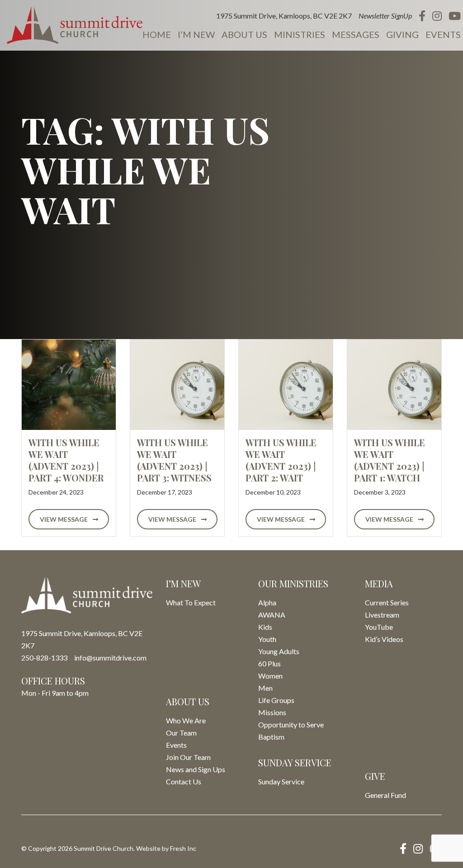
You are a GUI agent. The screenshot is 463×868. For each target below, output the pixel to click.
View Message (64, 519)
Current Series (387, 602)
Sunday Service (281, 781)
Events (443, 34)
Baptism (271, 736)
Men (265, 688)
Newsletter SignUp (385, 15)
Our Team (181, 732)
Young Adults (278, 651)
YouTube (379, 627)
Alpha (267, 602)
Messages (355, 34)
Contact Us (183, 781)
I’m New (196, 34)
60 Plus (269, 663)
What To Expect (191, 602)
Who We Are (186, 720)
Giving (402, 34)
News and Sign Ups (195, 769)
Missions (272, 712)
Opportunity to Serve (291, 724)
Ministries (299, 34)
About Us (244, 34)
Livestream (382, 614)
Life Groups (276, 700)
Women (270, 675)
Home (156, 34)
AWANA (271, 614)
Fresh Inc (183, 848)
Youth (267, 639)
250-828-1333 (44, 657)
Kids (265, 627)
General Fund (385, 795)
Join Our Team (188, 757)
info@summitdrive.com (110, 657)
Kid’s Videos (384, 639)
